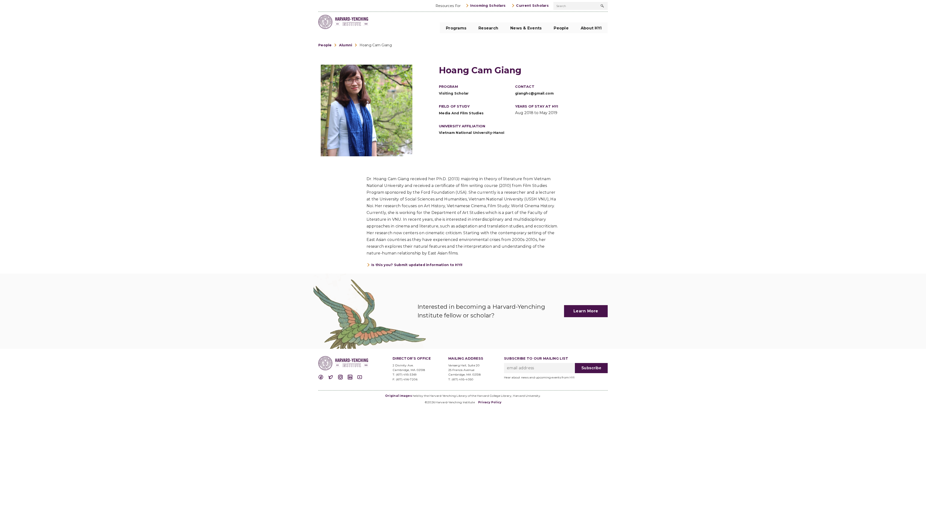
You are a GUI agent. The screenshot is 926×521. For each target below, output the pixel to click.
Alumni (345, 45)
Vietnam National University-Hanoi (471, 132)
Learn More (585, 311)
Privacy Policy (490, 402)
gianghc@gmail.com (534, 93)
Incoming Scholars (487, 5)
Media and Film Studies (461, 113)
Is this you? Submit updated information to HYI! (417, 265)
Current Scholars (532, 5)
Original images (398, 396)
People (325, 45)
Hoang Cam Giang (376, 45)
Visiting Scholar (454, 93)
